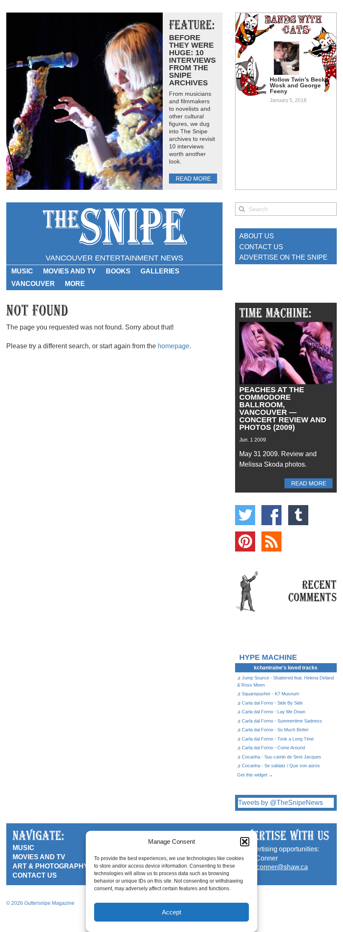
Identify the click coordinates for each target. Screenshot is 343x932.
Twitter (245, 515)
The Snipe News (114, 226)
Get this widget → (255, 774)
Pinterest (245, 541)
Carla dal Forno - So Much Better (275, 729)
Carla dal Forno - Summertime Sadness (282, 720)
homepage (173, 346)
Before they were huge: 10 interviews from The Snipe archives (192, 60)
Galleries (160, 271)
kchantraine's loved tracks (285, 668)
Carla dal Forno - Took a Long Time (278, 738)
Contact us (35, 875)
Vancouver (33, 283)
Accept (171, 912)
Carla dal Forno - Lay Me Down (273, 711)
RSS (271, 541)
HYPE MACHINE (268, 657)
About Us (256, 236)
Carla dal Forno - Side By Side (272, 702)
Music (22, 271)
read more (193, 178)
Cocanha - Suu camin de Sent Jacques (281, 756)
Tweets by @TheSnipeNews (280, 802)
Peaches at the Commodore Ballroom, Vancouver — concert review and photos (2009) (282, 408)
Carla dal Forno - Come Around (273, 747)
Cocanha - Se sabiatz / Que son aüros (281, 765)
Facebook (271, 515)
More (75, 283)
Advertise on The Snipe (283, 257)
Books (118, 271)
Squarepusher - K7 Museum (270, 693)
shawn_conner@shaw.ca (270, 867)
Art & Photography (50, 866)
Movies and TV (69, 271)
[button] (245, 842)
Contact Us (261, 246)
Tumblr (298, 515)
